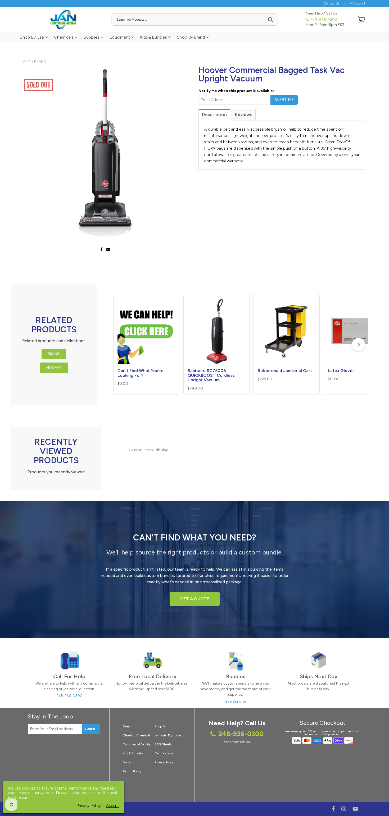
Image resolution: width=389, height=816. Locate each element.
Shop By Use (32, 37)
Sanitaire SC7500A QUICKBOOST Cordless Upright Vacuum (211, 375)
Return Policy (132, 771)
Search (128, 726)
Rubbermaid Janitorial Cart (285, 370)
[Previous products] (122, 344)
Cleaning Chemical (136, 735)
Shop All (160, 726)
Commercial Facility (137, 744)
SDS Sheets (163, 744)
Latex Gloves (341, 370)
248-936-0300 (323, 19)
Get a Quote (194, 598)
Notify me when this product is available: (236, 91)
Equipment (120, 37)
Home (25, 61)
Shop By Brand (191, 37)
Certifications (164, 753)
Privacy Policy (164, 762)
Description (214, 114)
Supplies (92, 37)
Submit (90, 729)
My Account (357, 3)
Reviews (243, 114)
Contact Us (332, 3)
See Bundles (235, 701)
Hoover (54, 367)
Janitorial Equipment (169, 735)
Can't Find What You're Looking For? (140, 373)
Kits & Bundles (154, 37)
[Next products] (358, 344)
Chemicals (64, 37)
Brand (40, 61)
